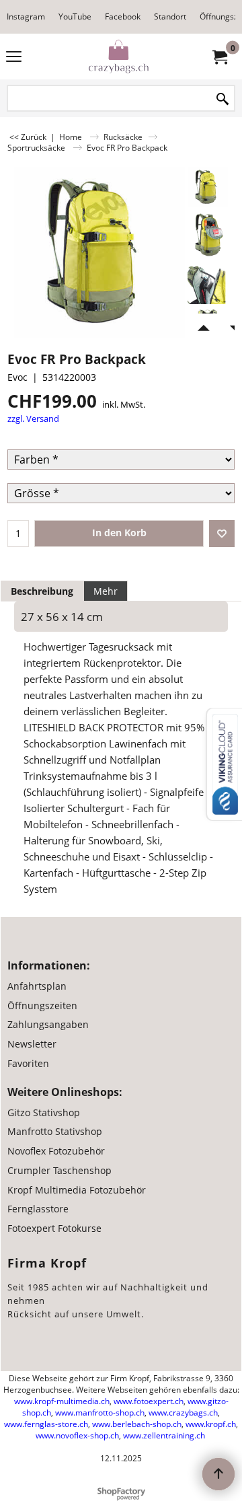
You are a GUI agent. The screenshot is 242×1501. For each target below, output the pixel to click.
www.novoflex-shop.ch (77, 1435)
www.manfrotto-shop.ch (100, 1412)
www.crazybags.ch (183, 1412)
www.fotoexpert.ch (149, 1401)
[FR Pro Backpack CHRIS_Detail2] (208, 235)
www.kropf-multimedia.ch (62, 1401)
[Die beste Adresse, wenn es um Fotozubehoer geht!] (118, 56)
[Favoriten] (222, 533)
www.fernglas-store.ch (46, 1424)
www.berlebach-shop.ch (137, 1424)
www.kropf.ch (211, 1424)
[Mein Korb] (219, 56)
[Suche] (222, 99)
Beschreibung (42, 591)
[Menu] (14, 58)
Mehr (105, 591)
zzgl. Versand (33, 418)
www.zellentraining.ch (164, 1435)
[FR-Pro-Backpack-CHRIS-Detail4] (208, 283)
